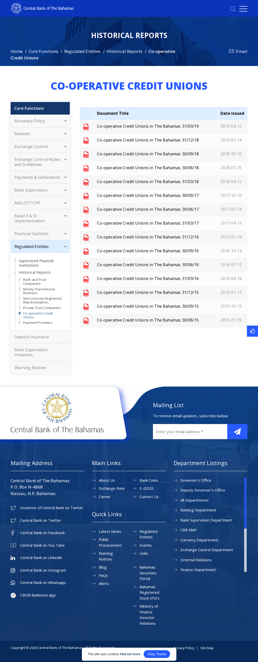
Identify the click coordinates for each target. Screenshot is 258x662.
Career (105, 496)
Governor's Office (195, 480)
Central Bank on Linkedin (41, 557)
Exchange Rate (112, 488)
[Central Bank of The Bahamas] (42, 12)
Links (144, 553)
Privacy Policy (184, 648)
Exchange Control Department (206, 549)
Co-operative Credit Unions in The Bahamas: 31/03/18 (148, 181)
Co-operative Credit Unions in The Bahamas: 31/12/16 (148, 237)
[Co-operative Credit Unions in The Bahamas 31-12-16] (86, 237)
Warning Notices (30, 367)
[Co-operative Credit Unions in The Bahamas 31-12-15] (86, 293)
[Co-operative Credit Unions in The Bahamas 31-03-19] (86, 126)
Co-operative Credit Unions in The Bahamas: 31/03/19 (148, 126)
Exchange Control (31, 146)
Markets (22, 133)
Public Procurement (110, 542)
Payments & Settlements (37, 177)
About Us (107, 480)
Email (241, 51)
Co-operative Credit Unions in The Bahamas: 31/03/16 (148, 278)
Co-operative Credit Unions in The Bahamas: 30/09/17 (148, 195)
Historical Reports (124, 51)
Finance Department (198, 569)
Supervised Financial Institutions (36, 263)
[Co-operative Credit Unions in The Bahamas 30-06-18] (86, 168)
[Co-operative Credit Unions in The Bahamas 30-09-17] (86, 196)
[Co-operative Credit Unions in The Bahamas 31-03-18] (86, 182)
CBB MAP (188, 529)
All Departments (194, 500)
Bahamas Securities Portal (148, 573)
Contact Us (149, 496)
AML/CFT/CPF (27, 203)
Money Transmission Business (39, 291)
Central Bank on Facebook (42, 532)
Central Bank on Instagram (43, 570)
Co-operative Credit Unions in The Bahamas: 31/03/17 (148, 223)
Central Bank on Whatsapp (43, 582)
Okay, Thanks (156, 654)
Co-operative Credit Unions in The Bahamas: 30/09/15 (148, 306)
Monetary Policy (29, 121)
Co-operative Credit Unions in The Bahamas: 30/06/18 (148, 167)
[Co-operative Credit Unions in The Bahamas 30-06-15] (86, 320)
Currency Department (199, 539)
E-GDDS (147, 488)
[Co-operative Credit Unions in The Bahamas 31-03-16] (86, 279)
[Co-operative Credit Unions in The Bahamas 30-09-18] (86, 154)
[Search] (233, 9)
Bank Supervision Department (206, 519)
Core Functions (43, 51)
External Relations (196, 559)
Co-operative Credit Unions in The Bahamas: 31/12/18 (148, 140)
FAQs (103, 575)
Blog (103, 567)
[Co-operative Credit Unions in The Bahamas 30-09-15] (86, 306)
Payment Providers (37, 322)
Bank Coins (149, 480)
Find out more (130, 654)
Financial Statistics (31, 233)
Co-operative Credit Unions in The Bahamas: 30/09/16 (148, 251)
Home (17, 51)
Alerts (104, 583)
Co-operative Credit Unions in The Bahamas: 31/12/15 (148, 292)
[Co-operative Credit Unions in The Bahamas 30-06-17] (86, 209)
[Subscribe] (237, 431)
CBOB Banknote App (38, 595)
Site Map (207, 648)
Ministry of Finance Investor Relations (149, 615)
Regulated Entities (82, 51)
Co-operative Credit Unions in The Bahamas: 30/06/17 (148, 209)
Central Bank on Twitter (40, 520)
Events (146, 545)
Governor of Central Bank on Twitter (51, 507)
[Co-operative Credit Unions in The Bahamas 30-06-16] (86, 265)
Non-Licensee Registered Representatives (42, 300)
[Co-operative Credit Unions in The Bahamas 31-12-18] (86, 140)
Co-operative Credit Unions (38, 315)
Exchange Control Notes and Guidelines (37, 162)
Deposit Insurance (31, 337)
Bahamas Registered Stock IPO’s (149, 592)
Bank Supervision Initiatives (31, 352)
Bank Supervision (31, 190)
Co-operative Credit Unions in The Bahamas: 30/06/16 (148, 264)
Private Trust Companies (42, 307)
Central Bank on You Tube (42, 545)
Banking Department (198, 509)
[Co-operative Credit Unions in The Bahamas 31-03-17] (86, 223)
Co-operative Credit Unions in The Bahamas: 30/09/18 (148, 154)
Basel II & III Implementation (29, 218)
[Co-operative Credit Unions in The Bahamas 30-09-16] (86, 251)
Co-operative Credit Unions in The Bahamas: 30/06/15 (148, 320)
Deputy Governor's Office (202, 490)
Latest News (110, 531)
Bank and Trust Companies (34, 281)
